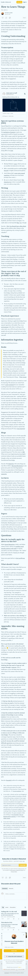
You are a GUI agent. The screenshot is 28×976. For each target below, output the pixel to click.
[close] (23, 935)
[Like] (2, 17)
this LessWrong (20, 558)
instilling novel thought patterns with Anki (12, 548)
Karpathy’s (9, 780)
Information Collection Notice (16, 870)
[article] (14, 915)
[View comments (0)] (6, 17)
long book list (21, 429)
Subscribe (19, 2)
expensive (4, 474)
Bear (18, 223)
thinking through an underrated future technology (9, 925)
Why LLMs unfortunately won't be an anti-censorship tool (10, 914)
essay (15, 164)
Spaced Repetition (10, 544)
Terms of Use (21, 868)
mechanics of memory (9, 132)
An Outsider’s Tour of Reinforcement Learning (13, 815)
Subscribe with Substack (15, 956)
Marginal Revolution (17, 466)
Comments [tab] (4, 888)
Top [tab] (3, 907)
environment (4, 327)
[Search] (25, 907)
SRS (23, 452)
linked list (11, 464)
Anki (11, 151)
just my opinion (17, 791)
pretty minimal (9, 385)
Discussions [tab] (12, 907)
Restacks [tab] (11, 888)
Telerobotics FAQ (6, 922)
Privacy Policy (19, 963)
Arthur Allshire (8, 12)
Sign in (25, 2)
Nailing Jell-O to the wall (9, 911)
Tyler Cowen (22, 377)
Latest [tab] (6, 907)
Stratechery (19, 832)
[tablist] (7, 888)
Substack (6, 973)
